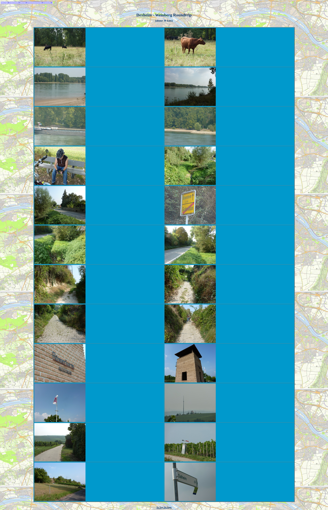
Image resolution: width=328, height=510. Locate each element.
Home (2, 2)
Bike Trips (23, 2)
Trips (6, 2)
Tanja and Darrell (14, 2)
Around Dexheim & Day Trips (35, 2)
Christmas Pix (47, 2)
